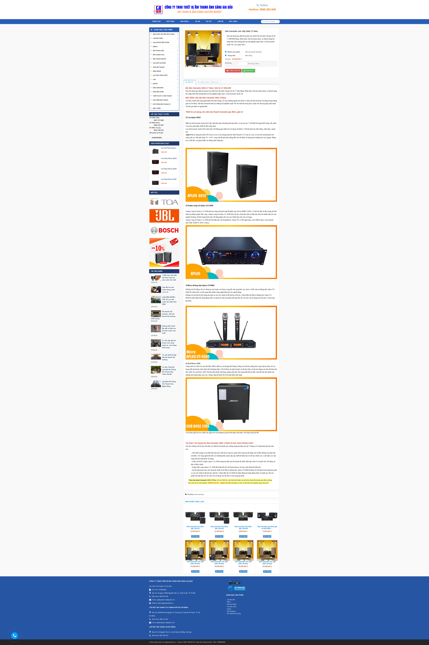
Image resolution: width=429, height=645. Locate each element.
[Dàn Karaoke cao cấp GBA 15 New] (267, 550)
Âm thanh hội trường (234, 613)
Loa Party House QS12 (169, 147)
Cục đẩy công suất (160, 75)
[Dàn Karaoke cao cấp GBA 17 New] (203, 48)
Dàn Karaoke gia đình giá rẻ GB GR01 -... (267, 527)
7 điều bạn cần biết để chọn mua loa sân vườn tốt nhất (169, 277)
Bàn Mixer (157, 71)
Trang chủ (156, 21)
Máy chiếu (233, 21)
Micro (155, 84)
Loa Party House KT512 (169, 178)
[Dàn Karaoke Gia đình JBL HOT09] (243, 515)
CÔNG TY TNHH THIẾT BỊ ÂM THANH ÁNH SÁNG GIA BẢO (171, 581)
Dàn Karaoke (231, 611)
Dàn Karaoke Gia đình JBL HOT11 (195, 527)
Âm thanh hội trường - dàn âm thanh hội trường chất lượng (163, 315)
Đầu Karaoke (158, 88)
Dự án (197, 21)
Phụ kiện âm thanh (160, 100)
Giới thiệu (170, 21)
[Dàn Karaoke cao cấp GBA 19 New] (195, 550)
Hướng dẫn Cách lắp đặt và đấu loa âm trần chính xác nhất (169, 329)
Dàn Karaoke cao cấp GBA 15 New (267, 563)
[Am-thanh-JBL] (164, 216)
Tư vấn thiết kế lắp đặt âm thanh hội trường (169, 357)
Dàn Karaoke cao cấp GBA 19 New (195, 562)
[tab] (189, 82)
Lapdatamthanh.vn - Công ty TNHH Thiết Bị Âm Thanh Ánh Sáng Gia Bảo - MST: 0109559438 (194, 642)
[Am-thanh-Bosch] (164, 230)
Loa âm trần (158, 38)
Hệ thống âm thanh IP (161, 104)
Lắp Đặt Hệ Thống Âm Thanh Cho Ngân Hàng (169, 384)
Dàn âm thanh (159, 67)
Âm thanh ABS (158, 51)
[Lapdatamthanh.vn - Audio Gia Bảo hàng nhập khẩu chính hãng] (192, 9)
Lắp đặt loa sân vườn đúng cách (168, 288)
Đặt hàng (195, 536)
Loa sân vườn (231, 606)
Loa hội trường (159, 63)
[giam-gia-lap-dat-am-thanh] (164, 252)
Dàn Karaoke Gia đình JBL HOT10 (219, 527)
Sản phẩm (184, 21)
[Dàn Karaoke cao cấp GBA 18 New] (219, 550)
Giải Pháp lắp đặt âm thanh (164, 34)
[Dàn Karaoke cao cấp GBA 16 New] (243, 550)
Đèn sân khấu (158, 92)
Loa (154, 79)
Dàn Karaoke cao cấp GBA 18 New (219, 562)
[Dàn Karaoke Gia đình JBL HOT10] (219, 515)
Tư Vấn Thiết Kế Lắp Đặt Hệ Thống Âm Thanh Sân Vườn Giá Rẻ (169, 370)
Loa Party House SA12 (168, 168)
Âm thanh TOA (158, 55)
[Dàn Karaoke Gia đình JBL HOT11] (195, 515)
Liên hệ (220, 21)
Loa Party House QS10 (169, 158)
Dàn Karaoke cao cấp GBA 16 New (243, 562)
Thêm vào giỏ (234, 70)
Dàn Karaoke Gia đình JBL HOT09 (243, 527)
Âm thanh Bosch (159, 59)
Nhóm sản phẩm (234, 52)
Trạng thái (231, 55)
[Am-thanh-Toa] (164, 201)
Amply (155, 47)
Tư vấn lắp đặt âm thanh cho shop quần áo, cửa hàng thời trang (169, 344)
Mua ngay (250, 70)
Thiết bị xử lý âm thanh (162, 96)
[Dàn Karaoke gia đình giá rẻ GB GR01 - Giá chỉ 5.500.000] (267, 515)
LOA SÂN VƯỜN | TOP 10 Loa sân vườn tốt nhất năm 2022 (169, 300)
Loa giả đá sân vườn (161, 42)
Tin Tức (209, 21)
